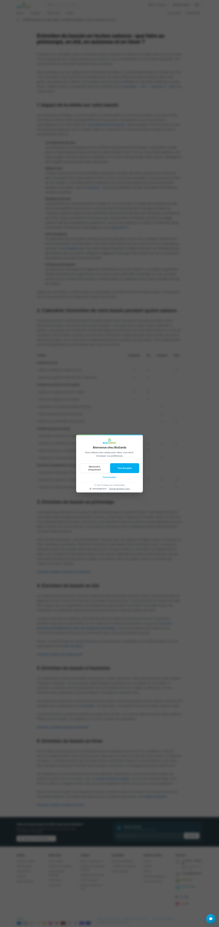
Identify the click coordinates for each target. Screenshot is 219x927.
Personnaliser (109, 477)
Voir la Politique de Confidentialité (111, 485)
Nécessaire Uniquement (94, 468)
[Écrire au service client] (210, 918)
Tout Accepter (125, 468)
